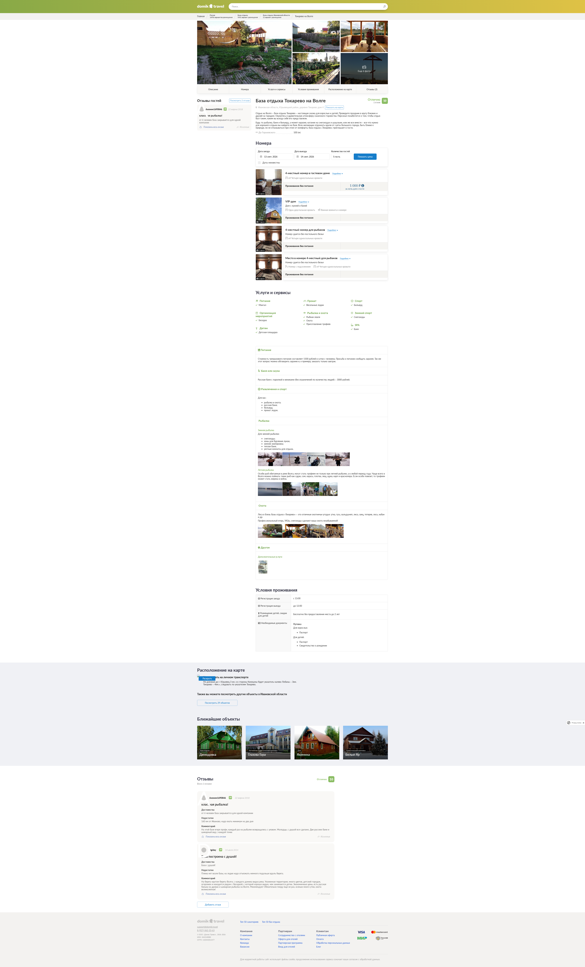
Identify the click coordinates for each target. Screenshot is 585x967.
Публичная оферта (325, 935)
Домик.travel (210, 6)
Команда (244, 943)
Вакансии (244, 946)
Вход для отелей (286, 946)
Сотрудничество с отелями (291, 935)
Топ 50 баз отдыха (271, 922)
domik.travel (210, 921)
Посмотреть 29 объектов (217, 703)
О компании (246, 935)
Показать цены (365, 156)
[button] (258, 210)
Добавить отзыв (213, 904)
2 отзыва (377, 102)
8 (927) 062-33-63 (205, 930)
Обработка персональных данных (333, 943)
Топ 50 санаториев (249, 922)
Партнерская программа (290, 943)
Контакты (245, 939)
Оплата (320, 939)
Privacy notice (576, 722)
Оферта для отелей (288, 939)
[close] (583, 722)
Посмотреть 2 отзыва (240, 100)
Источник (244, 127)
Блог (318, 946)
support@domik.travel (207, 927)
